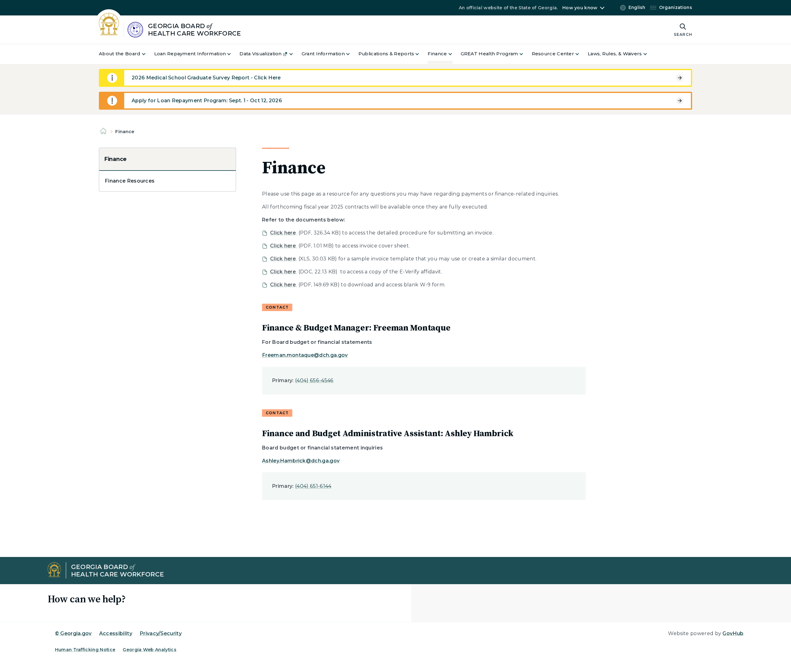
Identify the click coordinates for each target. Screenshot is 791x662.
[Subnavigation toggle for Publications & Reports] (421, 54)
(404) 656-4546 (314, 380)
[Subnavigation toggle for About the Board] (147, 54)
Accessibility (115, 633)
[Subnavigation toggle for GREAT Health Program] (525, 54)
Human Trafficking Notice (85, 649)
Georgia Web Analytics (149, 649)
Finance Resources (129, 181)
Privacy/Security (161, 633)
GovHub (732, 633)
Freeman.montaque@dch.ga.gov (305, 355)
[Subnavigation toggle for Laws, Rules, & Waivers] (649, 54)
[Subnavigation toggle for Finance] (454, 54)
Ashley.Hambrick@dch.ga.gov (301, 461)
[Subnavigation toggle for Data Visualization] (295, 54)
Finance (115, 159)
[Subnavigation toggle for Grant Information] (351, 54)
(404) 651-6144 (313, 486)
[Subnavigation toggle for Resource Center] (581, 54)
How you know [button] (579, 7)
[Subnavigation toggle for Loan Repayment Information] (232, 54)
